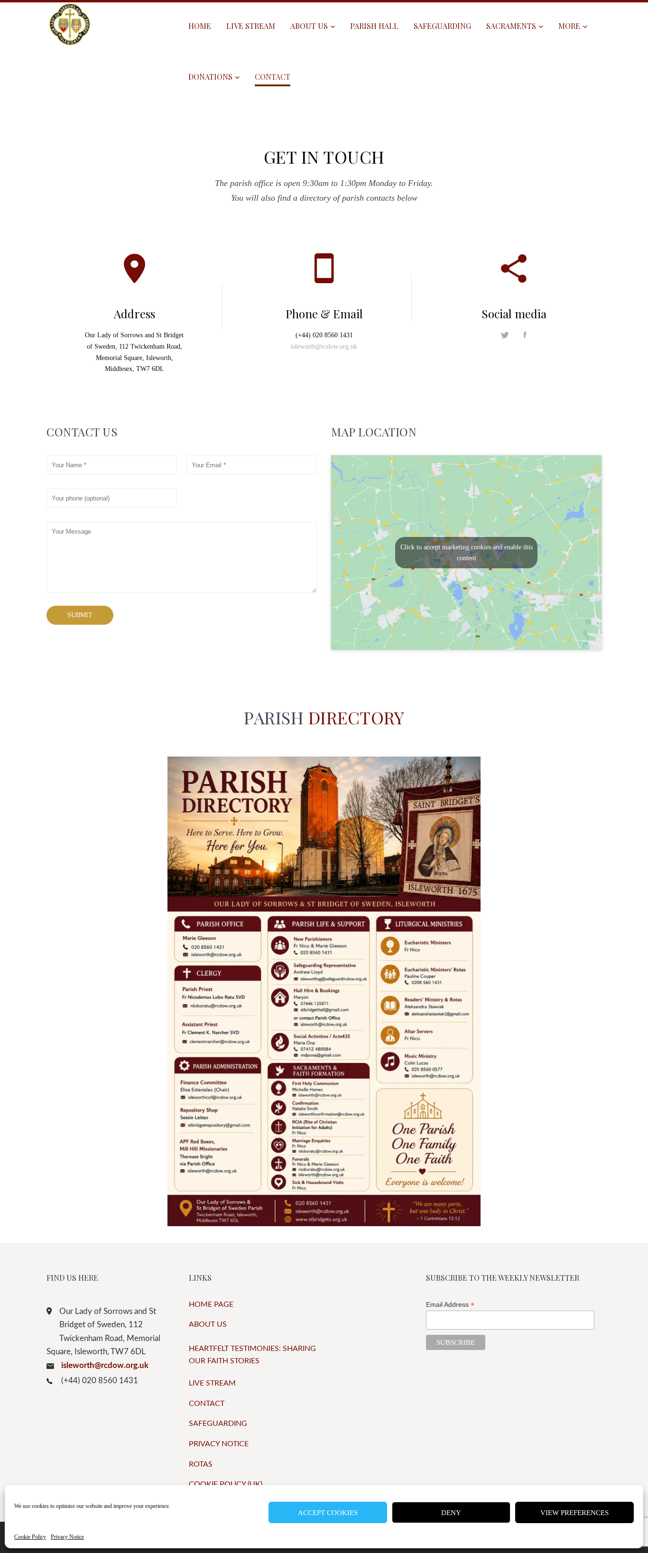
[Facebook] (525, 336)
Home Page (211, 1304)
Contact (272, 77)
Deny (451, 1512)
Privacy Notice (67, 1537)
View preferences (574, 1512)
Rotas (201, 1464)
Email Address (450, 1304)
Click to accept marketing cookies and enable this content (466, 553)
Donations (210, 77)
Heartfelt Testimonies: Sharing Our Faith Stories (252, 1355)
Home (199, 26)
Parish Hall (374, 26)
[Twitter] (512, 336)
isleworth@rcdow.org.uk (324, 346)
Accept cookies (328, 1512)
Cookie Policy (30, 1537)
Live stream (250, 26)
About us (309, 26)
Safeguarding (442, 26)
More (569, 26)
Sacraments (511, 26)
